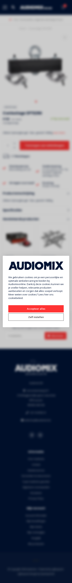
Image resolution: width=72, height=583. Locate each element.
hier (46, 294)
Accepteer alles (36, 308)
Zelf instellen (36, 317)
